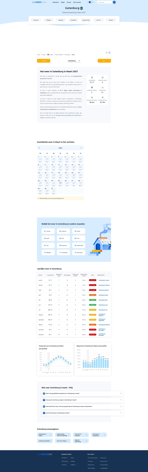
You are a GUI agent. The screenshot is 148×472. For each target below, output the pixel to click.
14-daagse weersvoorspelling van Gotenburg (67, 115)
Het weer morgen (62, 441)
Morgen (111, 20)
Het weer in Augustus (78, 434)
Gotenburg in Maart (104, 290)
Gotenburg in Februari (104, 285)
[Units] (90, 2)
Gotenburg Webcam (44, 441)
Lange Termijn (85, 20)
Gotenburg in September (102, 319)
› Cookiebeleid (103, 468)
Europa (69, 2)
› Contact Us (103, 457)
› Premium (90, 461)
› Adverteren (90, 464)
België (63, 2)
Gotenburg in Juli (103, 310)
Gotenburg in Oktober (104, 324)
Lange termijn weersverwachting (62, 434)
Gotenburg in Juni (103, 305)
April (104, 61)
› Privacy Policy (104, 464)
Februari (44, 61)
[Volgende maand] (81, 148)
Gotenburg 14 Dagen (42, 434)
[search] (114, 2)
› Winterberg (65, 461)
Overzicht (35, 20)
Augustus (61, 20)
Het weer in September (96, 434)
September (73, 20)
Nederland (56, 2)
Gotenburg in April (103, 295)
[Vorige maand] (39, 148)
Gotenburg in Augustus (102, 314)
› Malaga (72, 461)
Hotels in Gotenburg (78, 440)
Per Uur (98, 20)
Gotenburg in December (102, 334)
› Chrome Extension (92, 457)
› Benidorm (64, 457)
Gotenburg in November (102, 329)
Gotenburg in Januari (104, 280)
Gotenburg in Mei (103, 300)
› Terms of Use (103, 461)
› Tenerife (64, 464)
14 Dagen (48, 20)
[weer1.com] (39, 2)
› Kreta (72, 457)
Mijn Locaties (77, 2)
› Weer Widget (91, 468)
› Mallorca (73, 464)
